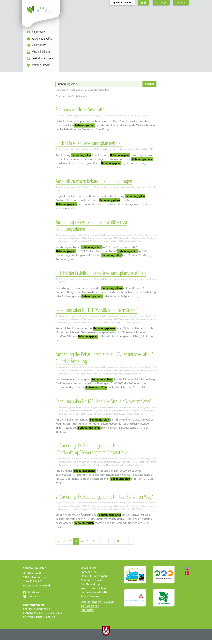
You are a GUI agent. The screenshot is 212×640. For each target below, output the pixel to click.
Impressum (87, 609)
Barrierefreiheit (90, 605)
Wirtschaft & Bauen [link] (41, 52)
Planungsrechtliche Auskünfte (80, 110)
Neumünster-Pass (91, 580)
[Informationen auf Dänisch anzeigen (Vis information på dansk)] (185, 573)
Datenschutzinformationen (97, 601)
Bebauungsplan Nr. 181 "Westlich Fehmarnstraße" (96, 310)
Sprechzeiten (89, 572)
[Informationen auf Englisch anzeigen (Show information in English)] (185, 568)
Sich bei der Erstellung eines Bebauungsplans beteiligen (101, 273)
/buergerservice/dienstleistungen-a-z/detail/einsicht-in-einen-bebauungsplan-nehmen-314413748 (105, 149)
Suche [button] (182, 3)
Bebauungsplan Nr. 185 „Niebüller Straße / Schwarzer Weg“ (104, 402)
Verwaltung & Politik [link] (42, 38)
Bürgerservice (38, 32)
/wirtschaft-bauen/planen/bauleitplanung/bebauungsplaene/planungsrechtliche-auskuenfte (103, 116)
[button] (122, 2)
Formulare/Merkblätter (95, 592)
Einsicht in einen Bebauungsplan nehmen (89, 144)
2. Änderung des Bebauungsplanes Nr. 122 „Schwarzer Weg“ (104, 497)
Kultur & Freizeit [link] (39, 45)
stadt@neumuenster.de (37, 585)
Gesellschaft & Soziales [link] (43, 58)
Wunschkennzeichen (93, 588)
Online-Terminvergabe (94, 576)
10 (118, 541)
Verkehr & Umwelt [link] (41, 65)
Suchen (149, 83)
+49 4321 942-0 (32, 581)
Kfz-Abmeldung (90, 584)
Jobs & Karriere (90, 596)
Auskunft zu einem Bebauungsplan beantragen (94, 181)
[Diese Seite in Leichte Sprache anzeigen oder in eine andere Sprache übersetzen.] (143, 2)
